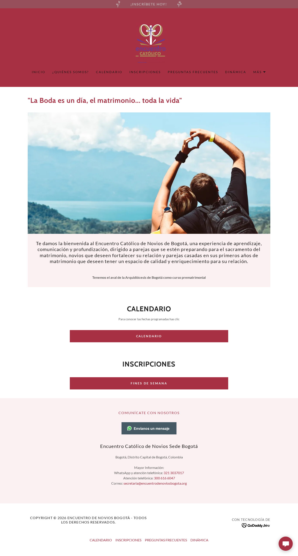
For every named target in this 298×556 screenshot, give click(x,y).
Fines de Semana (149, 383)
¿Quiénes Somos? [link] (70, 72)
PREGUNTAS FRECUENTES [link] (193, 72)
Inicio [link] (38, 72)
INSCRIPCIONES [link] (145, 72)
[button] (259, 72)
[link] (149, 42)
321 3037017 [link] (174, 473)
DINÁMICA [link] (235, 72)
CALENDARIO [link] (109, 72)
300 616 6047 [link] (164, 478)
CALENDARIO (149, 336)
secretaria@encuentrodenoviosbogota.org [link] (155, 483)
